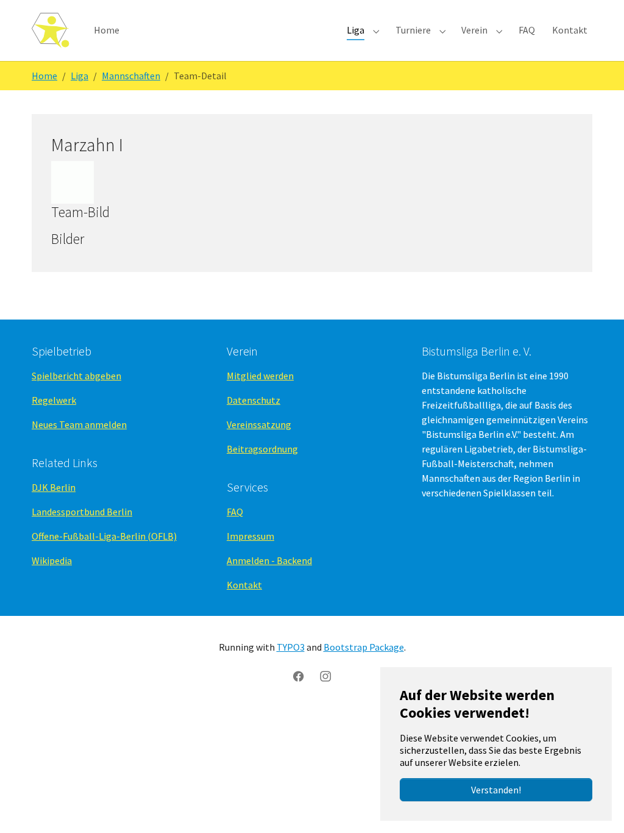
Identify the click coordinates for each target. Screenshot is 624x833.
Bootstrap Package (364, 647)
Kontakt (244, 585)
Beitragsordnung (262, 449)
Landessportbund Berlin (82, 512)
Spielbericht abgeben (76, 376)
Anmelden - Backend (269, 560)
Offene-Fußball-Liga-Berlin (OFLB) (104, 536)
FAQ (235, 512)
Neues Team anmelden (79, 424)
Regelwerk (54, 400)
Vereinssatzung (259, 424)
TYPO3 (291, 647)
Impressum (250, 536)
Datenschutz (253, 400)
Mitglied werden (260, 376)
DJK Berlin (54, 487)
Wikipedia (52, 560)
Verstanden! (496, 790)
